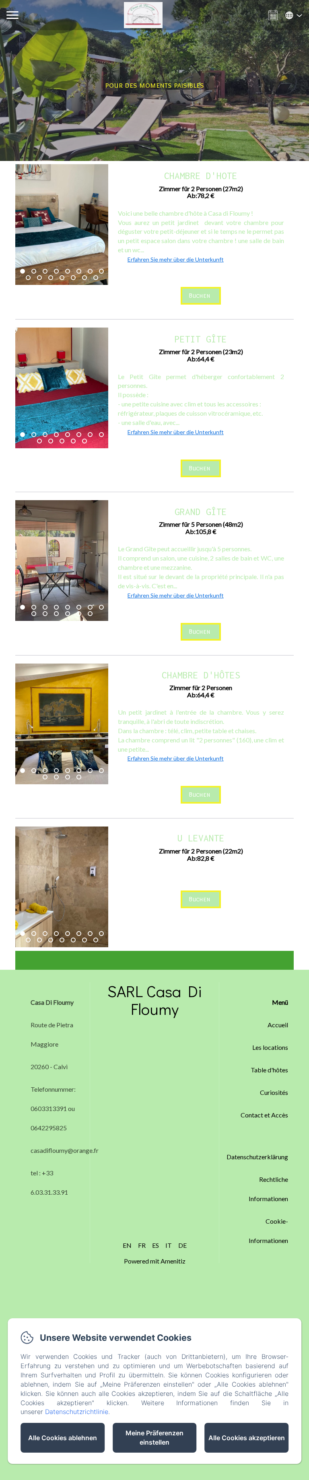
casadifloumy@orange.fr (65, 1150)
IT (168, 1245)
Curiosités (274, 1092)
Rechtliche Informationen (268, 1188)
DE (182, 1245)
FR (142, 1245)
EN (127, 1245)
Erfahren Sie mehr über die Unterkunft (176, 259)
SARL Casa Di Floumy (154, 999)
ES (155, 1245)
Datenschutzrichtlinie (76, 1412)
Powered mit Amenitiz (154, 1261)
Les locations (270, 1047)
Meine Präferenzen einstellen (154, 1437)
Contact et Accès (264, 1115)
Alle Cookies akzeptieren (246, 1438)
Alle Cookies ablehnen (62, 1438)
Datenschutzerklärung (257, 1157)
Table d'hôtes (269, 1070)
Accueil (278, 1025)
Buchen (199, 295)
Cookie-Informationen (268, 1230)
